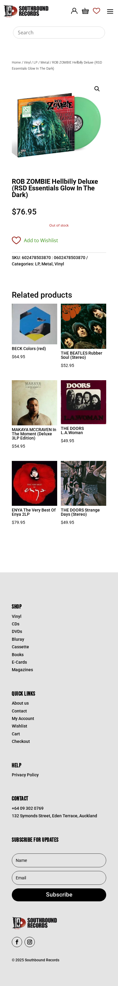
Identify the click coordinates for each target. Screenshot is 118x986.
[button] (97, 88)
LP (36, 62)
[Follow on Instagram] (30, 942)
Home (16, 62)
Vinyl (27, 62)
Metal (45, 62)
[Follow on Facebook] (17, 942)
